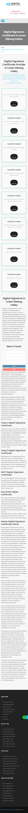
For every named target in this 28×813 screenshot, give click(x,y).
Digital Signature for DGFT (8, 773)
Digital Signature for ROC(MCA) (10, 764)
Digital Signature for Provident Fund (11, 766)
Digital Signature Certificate (9, 709)
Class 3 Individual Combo (8, 741)
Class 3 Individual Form (7, 788)
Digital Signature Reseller (8, 704)
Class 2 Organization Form (8, 786)
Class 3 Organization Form (8, 791)
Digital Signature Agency (9, 810)
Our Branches (5, 719)
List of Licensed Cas (7, 707)
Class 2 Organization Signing (9, 734)
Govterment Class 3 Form (8, 801)
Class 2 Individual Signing (8, 729)
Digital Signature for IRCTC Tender (10, 759)
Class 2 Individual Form (7, 783)
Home (2, 47)
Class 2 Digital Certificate (8, 712)
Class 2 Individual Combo (8, 732)
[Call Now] (24, 717)
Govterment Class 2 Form (8, 798)
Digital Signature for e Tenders (9, 756)
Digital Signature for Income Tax (10, 761)
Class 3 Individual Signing (8, 739)
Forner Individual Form (7, 796)
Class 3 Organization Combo (9, 746)
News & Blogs (6, 714)
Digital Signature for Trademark (10, 768)
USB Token (5, 717)
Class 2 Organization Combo (9, 736)
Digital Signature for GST (8, 771)
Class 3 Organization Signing (9, 744)
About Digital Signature (8, 702)
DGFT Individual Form (7, 793)
